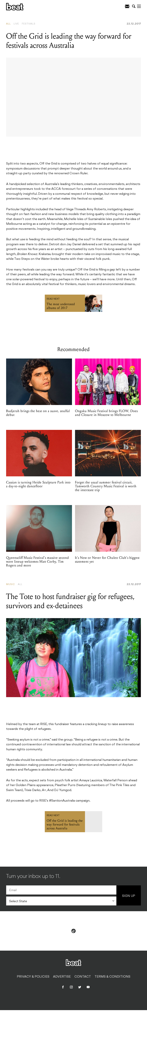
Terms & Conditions (112, 976)
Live (16, 24)
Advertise (62, 976)
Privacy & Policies (33, 976)
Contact (82, 976)
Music (10, 584)
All (8, 24)
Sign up (128, 896)
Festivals (28, 24)
